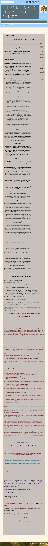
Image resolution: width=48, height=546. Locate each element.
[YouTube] (35, 2)
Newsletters (6, 24)
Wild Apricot (36, 543)
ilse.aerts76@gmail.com (29, 302)
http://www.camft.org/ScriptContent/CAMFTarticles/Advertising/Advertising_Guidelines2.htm (26, 406)
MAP (17, 236)
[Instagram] (38, 2)
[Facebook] (27, 2)
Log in (46, 1)
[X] (30, 2)
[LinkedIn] (33, 2)
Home (2, 24)
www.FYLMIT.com (22, 435)
